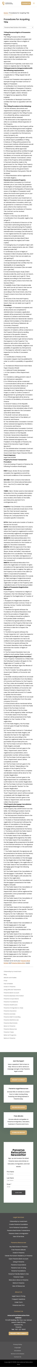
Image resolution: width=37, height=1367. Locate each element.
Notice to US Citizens (17, 1354)
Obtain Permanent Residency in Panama (18, 1256)
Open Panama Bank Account (18, 1259)
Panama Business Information (14, 996)
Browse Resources (18, 1107)
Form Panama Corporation (18, 1227)
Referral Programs (10, 1035)
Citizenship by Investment (12, 971)
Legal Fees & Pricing (18, 1296)
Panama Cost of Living (18, 1268)
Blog (5, 974)
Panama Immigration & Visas (13, 1008)
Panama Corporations (11, 999)
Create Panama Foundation (18, 1224)
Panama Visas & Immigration (18, 1233)
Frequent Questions (18, 1299)
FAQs (5, 981)
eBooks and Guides (10, 978)
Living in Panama (18, 1262)
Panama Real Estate (10, 1023)
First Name (10, 1172)
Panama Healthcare (10, 1005)
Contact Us (26, 3)
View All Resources (18, 1286)
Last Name (10, 1178)
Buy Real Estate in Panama (18, 1247)
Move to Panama (9, 1026)
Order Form (19, 1302)
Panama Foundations (11, 1002)
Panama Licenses (9, 1014)
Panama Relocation (18, 963)
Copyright (17, 1347)
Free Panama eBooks (18, 1250)
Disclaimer (17, 1351)
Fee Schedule (8, 984)
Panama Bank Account (11, 993)
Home (6, 13)
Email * (9, 1184)
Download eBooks (18, 1132)
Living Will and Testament (12, 990)
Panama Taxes (9, 1032)
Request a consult (18, 1080)
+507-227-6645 (20, 1329)
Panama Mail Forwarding (12, 1017)
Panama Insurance (10, 1011)
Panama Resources (10, 1029)
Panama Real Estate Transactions (18, 1230)
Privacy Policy (17, 1344)
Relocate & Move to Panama (18, 1280)
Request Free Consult (18, 1333)
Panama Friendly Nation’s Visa (18, 1274)
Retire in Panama (9, 1038)
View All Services (18, 1237)
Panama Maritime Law (11, 1020)
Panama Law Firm (19, 1305)
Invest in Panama (9, 987)
